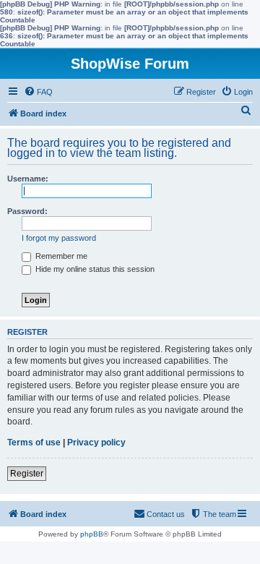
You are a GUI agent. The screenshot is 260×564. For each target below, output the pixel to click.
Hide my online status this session (94, 269)
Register (26, 474)
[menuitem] (38, 92)
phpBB (91, 534)
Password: (27, 211)
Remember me (60, 256)
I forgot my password (59, 238)
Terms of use (34, 442)
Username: (27, 178)
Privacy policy (96, 442)
